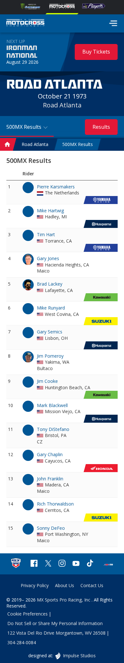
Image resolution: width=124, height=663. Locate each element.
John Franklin (50, 479)
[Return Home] (25, 23)
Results (101, 126)
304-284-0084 (21, 642)
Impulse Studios (79, 655)
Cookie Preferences (27, 614)
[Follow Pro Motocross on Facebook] (34, 564)
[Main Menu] (113, 23)
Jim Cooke (47, 381)
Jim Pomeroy (50, 356)
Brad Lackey (49, 284)
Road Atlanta (62, 105)
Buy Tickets (96, 51)
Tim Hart (46, 234)
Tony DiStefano (53, 429)
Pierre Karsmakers (56, 187)
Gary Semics (49, 332)
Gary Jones (48, 258)
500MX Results (77, 144)
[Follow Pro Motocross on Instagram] (62, 564)
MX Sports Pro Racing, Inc (64, 600)
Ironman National (21, 52)
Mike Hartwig (50, 211)
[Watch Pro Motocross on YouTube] (76, 564)
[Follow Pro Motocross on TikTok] (90, 564)
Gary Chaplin (50, 454)
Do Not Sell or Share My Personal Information (55, 623)
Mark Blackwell (52, 405)
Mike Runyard (51, 308)
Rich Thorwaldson (55, 504)
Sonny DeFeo (51, 528)
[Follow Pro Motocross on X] (48, 564)
